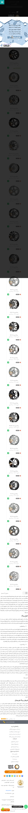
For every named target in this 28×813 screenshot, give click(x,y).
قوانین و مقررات (15, 757)
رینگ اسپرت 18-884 (14, 335)
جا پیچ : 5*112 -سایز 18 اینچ (14, 291)
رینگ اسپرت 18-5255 (14, 403)
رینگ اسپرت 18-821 (14, 358)
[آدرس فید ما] (5, 776)
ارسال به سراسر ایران (14, 734)
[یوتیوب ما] (12, 776)
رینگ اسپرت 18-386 (14, 516)
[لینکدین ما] (10, 776)
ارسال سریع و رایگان (14, 729)
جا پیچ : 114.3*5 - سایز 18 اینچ (14, 337)
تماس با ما (14, 754)
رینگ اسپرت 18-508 (14, 290)
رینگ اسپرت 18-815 (14, 562)
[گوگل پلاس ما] (20, 776)
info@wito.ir (8, 790)
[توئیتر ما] (15, 776)
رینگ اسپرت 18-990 (14, 448)
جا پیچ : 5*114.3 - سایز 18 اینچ (14, 359)
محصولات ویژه (14, 744)
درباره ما (15, 759)
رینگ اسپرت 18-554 (14, 471)
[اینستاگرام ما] (17, 776)
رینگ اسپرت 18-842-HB (14, 426)
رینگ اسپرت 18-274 (14, 494)
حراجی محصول (14, 742)
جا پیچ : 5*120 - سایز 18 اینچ (14, 314)
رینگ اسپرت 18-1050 (14, 312)
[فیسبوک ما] (22, 776)
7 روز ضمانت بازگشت (14, 732)
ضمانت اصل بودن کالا (14, 737)
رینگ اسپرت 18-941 (14, 539)
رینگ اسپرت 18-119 (14, 380)
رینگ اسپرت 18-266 (14, 584)
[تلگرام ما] (7, 776)
